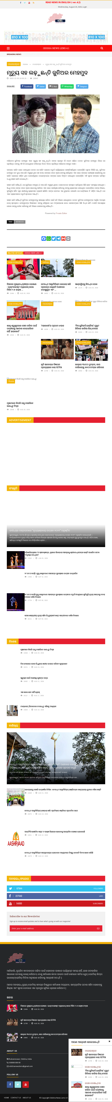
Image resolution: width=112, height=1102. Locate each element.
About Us (27, 1098)
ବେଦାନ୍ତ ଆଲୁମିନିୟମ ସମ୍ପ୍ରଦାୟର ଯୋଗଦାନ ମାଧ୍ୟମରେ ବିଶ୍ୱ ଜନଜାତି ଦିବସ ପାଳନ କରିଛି (59, 852)
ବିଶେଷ (11, 381)
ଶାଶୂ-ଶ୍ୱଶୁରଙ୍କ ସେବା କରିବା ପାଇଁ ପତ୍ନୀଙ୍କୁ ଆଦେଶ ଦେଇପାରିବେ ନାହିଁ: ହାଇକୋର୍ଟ (22, 328)
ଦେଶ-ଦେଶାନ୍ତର (15, 262)
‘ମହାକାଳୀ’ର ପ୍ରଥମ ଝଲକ (52, 325)
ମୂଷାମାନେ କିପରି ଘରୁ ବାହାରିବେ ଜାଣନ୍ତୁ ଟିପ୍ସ (20, 404)
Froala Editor (61, 213)
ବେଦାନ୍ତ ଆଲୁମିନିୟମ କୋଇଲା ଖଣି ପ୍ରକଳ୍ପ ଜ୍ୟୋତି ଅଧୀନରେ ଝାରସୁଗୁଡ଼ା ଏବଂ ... (56, 287)
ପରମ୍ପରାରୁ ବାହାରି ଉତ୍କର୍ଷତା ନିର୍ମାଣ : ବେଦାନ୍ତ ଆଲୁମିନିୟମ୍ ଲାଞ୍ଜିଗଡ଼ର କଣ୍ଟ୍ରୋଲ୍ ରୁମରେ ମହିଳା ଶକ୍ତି (63, 789)
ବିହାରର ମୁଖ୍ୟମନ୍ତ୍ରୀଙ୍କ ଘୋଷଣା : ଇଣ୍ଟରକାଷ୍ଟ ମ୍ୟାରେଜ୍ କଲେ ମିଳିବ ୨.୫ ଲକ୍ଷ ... (21, 287)
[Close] (109, 1041)
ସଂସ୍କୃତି (13, 488)
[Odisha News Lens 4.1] (16, 958)
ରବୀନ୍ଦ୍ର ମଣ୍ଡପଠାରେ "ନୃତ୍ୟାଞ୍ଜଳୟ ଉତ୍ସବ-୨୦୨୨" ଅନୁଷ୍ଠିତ (40, 530)
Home (6, 1098)
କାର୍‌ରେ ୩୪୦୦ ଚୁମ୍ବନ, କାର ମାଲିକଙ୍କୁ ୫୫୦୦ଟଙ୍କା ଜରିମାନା (89, 366)
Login (84, 7)
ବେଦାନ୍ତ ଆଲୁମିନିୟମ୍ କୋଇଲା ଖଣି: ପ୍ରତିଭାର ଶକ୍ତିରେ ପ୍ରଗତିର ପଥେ (51, 810)
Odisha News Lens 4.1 (33, 253)
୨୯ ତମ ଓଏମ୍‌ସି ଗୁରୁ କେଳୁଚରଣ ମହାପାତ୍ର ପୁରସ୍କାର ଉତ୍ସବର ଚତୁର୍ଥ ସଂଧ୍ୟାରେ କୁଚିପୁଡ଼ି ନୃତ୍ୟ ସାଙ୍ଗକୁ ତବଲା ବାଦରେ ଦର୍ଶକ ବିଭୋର (65, 595)
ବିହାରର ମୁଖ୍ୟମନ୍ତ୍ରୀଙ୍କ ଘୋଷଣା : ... (43, 54)
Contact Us (16, 1098)
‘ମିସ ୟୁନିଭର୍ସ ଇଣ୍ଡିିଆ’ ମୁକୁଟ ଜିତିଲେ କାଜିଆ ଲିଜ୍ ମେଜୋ (87, 327)
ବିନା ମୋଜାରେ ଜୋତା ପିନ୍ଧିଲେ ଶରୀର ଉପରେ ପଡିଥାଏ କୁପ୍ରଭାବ (43, 663)
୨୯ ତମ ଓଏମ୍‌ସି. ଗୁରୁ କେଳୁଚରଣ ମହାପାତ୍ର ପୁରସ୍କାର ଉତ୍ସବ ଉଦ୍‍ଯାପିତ (51, 573)
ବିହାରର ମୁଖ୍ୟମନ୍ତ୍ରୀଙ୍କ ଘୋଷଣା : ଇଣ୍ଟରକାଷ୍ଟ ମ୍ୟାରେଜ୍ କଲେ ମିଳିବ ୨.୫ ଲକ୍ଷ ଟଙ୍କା (54, 1005)
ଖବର (10, 997)
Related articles (15, 253)
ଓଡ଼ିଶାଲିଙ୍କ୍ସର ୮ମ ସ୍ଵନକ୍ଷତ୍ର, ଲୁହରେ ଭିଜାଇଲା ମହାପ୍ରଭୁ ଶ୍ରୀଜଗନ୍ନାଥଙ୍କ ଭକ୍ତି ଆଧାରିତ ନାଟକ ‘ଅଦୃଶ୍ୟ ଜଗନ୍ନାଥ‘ (62, 553)
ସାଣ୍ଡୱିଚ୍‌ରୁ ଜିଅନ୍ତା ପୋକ (86, 284)
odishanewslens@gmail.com (21, 1066)
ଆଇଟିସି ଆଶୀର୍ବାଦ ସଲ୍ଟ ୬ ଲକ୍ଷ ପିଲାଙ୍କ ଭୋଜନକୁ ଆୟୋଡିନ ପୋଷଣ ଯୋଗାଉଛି (55, 831)
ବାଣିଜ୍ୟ (46, 262)
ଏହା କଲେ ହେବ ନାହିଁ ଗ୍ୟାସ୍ (30, 692)
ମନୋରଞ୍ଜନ (14, 64)
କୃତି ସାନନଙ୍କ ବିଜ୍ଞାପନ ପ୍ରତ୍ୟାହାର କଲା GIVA (51, 366)
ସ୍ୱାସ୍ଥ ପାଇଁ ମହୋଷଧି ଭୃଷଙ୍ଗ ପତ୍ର (34, 678)
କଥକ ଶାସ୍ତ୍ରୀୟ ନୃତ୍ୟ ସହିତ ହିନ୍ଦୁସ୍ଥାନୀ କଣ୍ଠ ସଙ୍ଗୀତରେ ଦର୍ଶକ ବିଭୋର (52, 615)
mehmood (20, 222)
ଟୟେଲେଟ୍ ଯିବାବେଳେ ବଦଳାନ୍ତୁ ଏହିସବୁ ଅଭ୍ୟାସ (38, 706)
